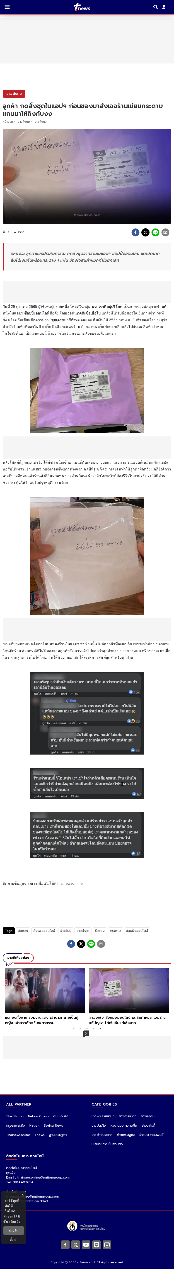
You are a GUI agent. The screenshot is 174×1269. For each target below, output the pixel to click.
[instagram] (107, 1244)
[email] (165, 232)
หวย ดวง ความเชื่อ (124, 1125)
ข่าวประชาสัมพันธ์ (151, 1135)
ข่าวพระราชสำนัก (103, 1116)
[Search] (156, 7)
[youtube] (86, 1244)
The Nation (15, 1116)
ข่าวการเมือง (127, 1116)
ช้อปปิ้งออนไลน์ (137, 930)
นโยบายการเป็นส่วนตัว (107, 1144)
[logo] (79, 7)
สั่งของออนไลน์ (44, 930)
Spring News (53, 1125)
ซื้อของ (100, 930)
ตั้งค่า (13, 1239)
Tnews (40, 1135)
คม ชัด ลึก (60, 1116)
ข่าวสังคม (24, 122)
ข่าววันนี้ (65, 930)
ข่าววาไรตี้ (148, 1125)
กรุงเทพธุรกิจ (15, 1125)
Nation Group (38, 1116)
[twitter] (145, 232)
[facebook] (135, 232)
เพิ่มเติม (15, 1221)
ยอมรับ (13, 1230)
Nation (34, 1125)
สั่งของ (23, 930)
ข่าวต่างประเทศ (102, 1135)
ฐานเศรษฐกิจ (58, 1135)
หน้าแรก (8, 122)
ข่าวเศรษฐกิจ (126, 1135)
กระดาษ (115, 930)
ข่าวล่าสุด (83, 930)
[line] (155, 232)
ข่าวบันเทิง (99, 1125)
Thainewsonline (18, 1135)
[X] (75, 1244)
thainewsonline (70, 883)
